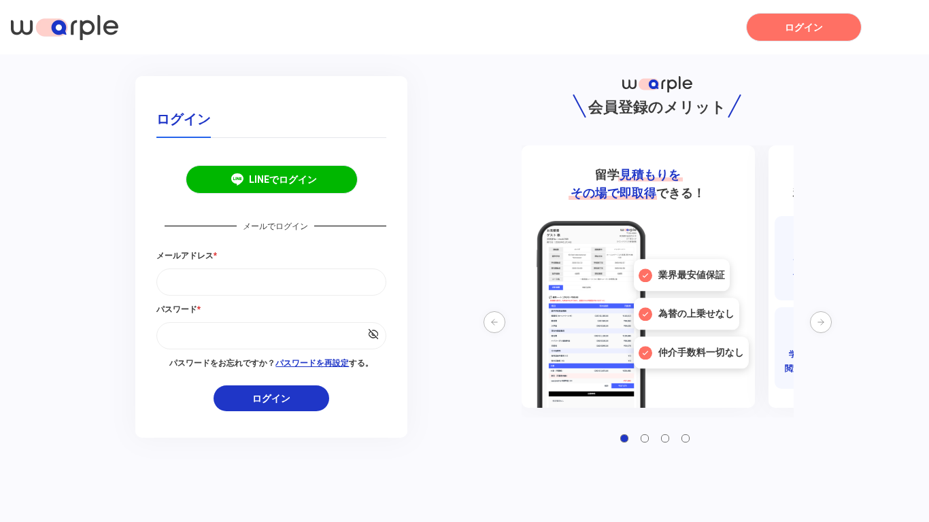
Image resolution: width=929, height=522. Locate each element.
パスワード (178, 309)
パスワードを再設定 (312, 363)
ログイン (804, 27)
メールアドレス (186, 255)
